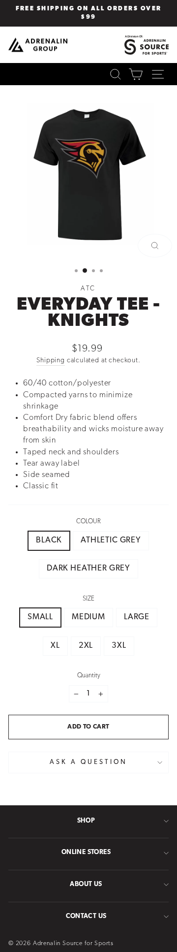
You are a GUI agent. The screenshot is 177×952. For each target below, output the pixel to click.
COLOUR (88, 521)
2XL (86, 646)
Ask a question (88, 762)
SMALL (40, 617)
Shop (86, 821)
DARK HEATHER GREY (88, 568)
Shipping (50, 360)
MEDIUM (88, 617)
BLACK (49, 540)
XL (55, 646)
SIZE (88, 599)
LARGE (136, 617)
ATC (89, 289)
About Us (86, 884)
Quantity (88, 675)
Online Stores (86, 852)
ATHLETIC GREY (111, 540)
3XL (119, 646)
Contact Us (86, 916)
